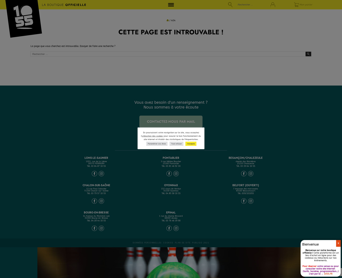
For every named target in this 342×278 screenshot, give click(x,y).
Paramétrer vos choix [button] (157, 144)
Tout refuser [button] (176, 144)
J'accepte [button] (191, 144)
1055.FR (328, 274)
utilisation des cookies (152, 136)
